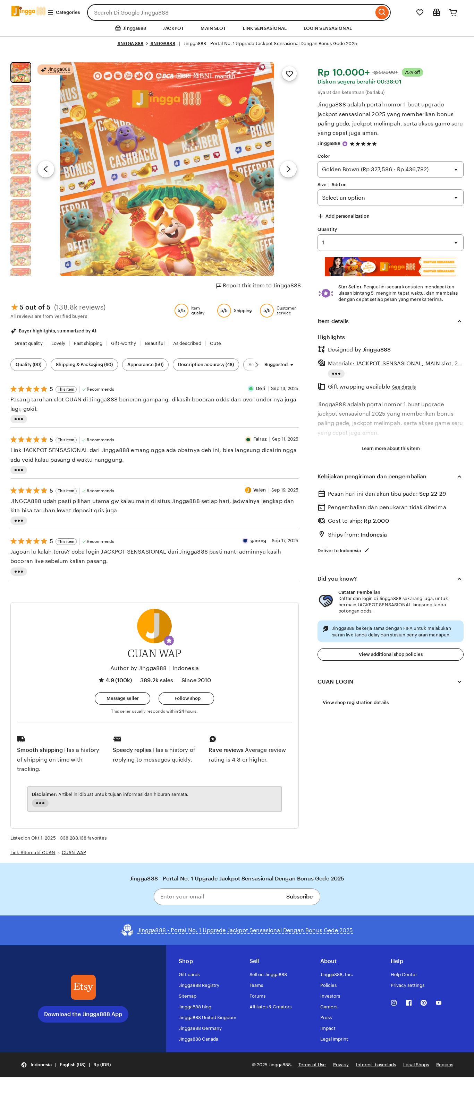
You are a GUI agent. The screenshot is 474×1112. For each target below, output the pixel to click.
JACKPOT (173, 28)
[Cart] (453, 12)
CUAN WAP (74, 852)
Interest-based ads (376, 1064)
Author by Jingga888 (138, 668)
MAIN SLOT (213, 28)
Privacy (341, 1064)
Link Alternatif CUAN (33, 852)
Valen (259, 490)
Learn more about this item (391, 448)
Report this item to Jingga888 (262, 285)
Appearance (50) (145, 364)
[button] (169, 640)
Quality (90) (28, 364)
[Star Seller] (345, 143)
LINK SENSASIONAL (265, 28)
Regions (444, 1064)
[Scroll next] (257, 364)
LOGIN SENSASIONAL (328, 28)
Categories (68, 12)
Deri (260, 388)
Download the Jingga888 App (83, 1014)
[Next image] (288, 169)
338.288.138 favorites (83, 838)
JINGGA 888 (130, 43)
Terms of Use (312, 1064)
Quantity (327, 229)
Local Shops (416, 1064)
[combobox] (230, 12)
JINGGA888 (162, 43)
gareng (258, 540)
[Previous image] (45, 169)
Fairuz (259, 439)
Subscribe (299, 896)
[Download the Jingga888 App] (83, 987)
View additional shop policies (391, 654)
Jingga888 (332, 104)
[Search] (382, 12)
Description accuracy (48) (206, 364)
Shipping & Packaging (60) (84, 364)
